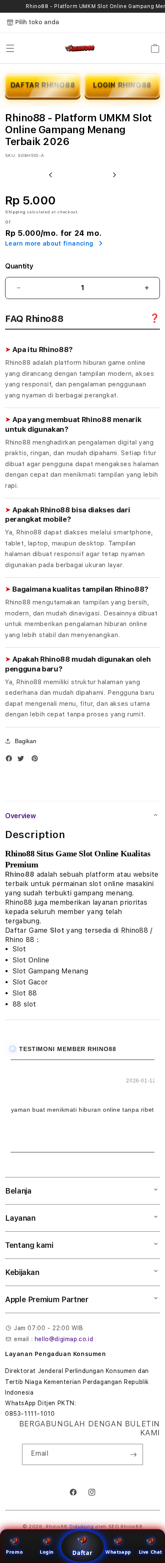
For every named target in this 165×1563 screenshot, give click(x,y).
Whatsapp (118, 1552)
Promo (14, 1552)
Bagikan (25, 741)
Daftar (82, 1553)
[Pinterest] (37, 760)
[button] (10, 48)
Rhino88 (19, 874)
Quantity (19, 266)
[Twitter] (23, 760)
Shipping (15, 211)
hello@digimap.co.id (64, 1339)
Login (47, 1552)
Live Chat (150, 1552)
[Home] (80, 48)
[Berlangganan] (133, 1454)
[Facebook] (11, 760)
